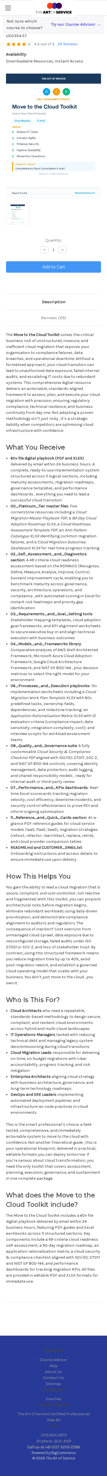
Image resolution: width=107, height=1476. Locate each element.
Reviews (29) (53, 317)
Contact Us (53, 1377)
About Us (53, 1371)
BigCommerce (63, 1453)
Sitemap (53, 1383)
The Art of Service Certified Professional (53, 1414)
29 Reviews (68, 44)
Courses (53, 1398)
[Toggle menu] (8, 8)
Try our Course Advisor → (76, 24)
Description (53, 301)
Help (53, 1365)
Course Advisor (53, 1359)
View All (53, 1420)
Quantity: (53, 240)
